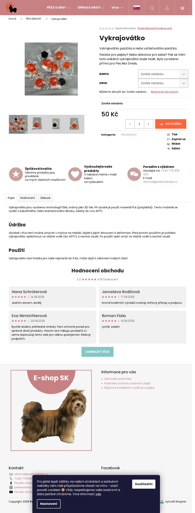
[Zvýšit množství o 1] (148, 123)
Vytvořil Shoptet (175, 501)
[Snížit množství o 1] (130, 123)
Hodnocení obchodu (97, 270)
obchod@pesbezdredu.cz (160, 182)
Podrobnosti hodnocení (154, 28)
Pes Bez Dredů (23, 483)
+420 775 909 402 (161, 172)
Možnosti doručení (164, 92)
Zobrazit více (97, 352)
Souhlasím (144, 484)
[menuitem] (58, 7)
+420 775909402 (25, 478)
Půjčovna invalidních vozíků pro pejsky (129, 388)
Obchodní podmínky (118, 379)
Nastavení (48, 504)
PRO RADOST (129, 134)
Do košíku (173, 124)
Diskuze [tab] (45, 198)
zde (98, 494)
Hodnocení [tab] (27, 198)
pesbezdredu (23, 487)
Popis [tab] (11, 198)
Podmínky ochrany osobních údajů (127, 383)
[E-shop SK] (136, 7)
